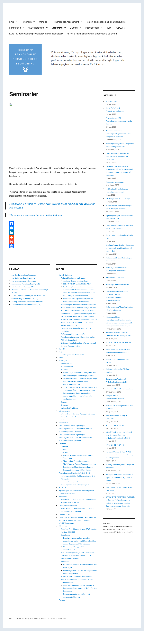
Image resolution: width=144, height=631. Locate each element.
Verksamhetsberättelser (69, 408)
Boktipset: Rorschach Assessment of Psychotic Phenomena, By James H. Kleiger (119, 477)
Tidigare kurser (64, 514)
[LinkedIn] (53, 232)
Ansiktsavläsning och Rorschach (75, 281)
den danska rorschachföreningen (24, 275)
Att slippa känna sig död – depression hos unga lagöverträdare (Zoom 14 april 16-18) (120, 248)
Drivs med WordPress (58, 618)
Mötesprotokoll (67, 366)
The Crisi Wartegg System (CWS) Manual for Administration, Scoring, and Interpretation (119, 454)
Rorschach (26, 21)
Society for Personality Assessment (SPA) (27, 301)
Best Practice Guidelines (115, 277)
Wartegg (43, 21)
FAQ (11, 21)
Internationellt (92, 27)
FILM (108, 27)
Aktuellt (62, 349)
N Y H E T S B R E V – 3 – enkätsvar (119, 388)
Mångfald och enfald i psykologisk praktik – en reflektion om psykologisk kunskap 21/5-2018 (119, 435)
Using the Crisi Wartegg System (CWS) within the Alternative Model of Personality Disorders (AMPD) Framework (77, 520)
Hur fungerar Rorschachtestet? (72, 354)
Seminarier (65, 561)
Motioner (64, 369)
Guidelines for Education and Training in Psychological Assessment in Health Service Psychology (80, 588)
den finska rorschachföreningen (23, 278)
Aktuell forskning (36, 27)
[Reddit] (53, 237)
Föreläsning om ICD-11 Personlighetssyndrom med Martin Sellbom (119, 121)
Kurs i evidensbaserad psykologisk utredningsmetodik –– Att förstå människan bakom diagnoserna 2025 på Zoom (79, 541)
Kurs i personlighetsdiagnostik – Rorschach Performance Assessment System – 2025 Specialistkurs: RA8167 (77, 555)
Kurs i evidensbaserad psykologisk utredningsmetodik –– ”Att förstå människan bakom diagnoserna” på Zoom (75, 428)
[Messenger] (53, 228)
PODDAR (120, 27)
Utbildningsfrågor (68, 582)
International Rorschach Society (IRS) (26, 284)
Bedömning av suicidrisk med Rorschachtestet (78, 304)
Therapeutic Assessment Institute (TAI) (26, 304)
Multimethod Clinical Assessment (76, 461)
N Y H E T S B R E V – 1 (115, 445)
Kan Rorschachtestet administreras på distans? (78, 307)
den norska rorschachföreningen (24, 281)
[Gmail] (53, 241)
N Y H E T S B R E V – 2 (115, 425)
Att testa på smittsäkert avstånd (117, 284)
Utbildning (57, 27)
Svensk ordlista (111, 101)
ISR (62, 419)
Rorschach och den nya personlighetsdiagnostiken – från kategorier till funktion (118, 133)
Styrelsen (64, 405)
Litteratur (74, 27)
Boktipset (64, 452)
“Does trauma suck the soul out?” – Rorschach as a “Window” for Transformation (119, 156)
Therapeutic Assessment (66, 21)
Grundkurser (65, 535)
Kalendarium (63, 422)
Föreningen (15, 27)
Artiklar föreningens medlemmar (73, 278)
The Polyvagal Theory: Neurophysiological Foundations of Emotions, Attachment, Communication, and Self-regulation (79, 467)
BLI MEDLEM (66, 363)
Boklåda (64, 449)
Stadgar (64, 402)
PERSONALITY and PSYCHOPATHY (77, 284)
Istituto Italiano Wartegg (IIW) (23, 286)
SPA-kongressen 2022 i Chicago (118, 198)
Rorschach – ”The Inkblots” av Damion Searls (78, 499)
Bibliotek (64, 446)
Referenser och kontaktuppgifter (73, 334)
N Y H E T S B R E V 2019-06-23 (118, 342)
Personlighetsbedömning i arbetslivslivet (106, 21)
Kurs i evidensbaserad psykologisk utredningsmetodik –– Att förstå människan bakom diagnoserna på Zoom (63, 33)
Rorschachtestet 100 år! (70, 502)
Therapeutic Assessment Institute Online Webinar (35, 215)
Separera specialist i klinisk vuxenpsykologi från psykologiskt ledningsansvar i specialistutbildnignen (80, 381)
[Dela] (53, 246)
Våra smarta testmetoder (115, 182)
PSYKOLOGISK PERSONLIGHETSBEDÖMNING (28, 618)
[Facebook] (53, 223)
